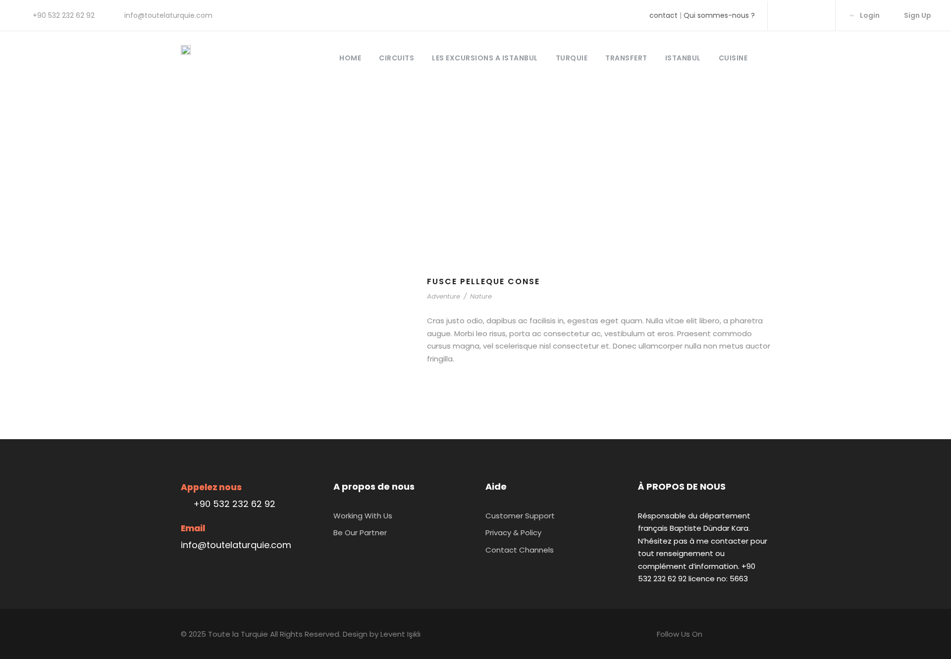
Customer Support (520, 515)
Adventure (443, 296)
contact (663, 15)
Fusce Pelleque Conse (483, 281)
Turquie (572, 58)
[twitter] (816, 15)
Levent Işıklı (400, 634)
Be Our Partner (360, 532)
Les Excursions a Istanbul (485, 58)
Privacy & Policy (513, 532)
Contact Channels (519, 550)
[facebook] (785, 15)
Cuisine (733, 58)
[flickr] (800, 15)
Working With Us (362, 515)
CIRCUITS (396, 58)
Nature (481, 296)
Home (350, 58)
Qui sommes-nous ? (719, 15)
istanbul (683, 58)
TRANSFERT (626, 58)
